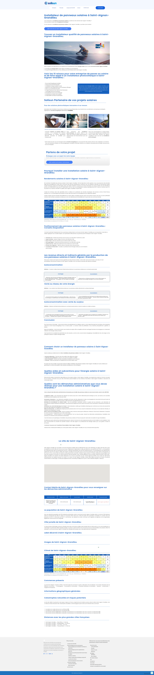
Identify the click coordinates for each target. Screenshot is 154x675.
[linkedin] (52, 653)
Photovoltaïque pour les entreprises (75, 645)
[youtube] (50, 653)
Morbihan (93, 654)
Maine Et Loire (94, 649)
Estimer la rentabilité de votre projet (98, 666)
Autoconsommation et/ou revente (75, 660)
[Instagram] (46, 653)
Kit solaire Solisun (94, 657)
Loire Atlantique (94, 646)
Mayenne (93, 651)
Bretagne (92, 653)
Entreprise (54, 7)
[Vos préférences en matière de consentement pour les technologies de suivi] (152, 673)
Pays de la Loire (93, 645)
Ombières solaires (72, 655)
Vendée (92, 648)
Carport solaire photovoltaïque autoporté (77, 657)
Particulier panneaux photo (96, 664)
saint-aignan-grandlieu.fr (103, 502)
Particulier (61, 7)
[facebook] (48, 653)
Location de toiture (72, 659)
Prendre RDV (100, 7)
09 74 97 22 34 (86, 7)
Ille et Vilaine (93, 656)
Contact (78, 7)
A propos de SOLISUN (71, 7)
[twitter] (44, 653)
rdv (91, 659)
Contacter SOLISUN (71, 662)
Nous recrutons (71, 665)
